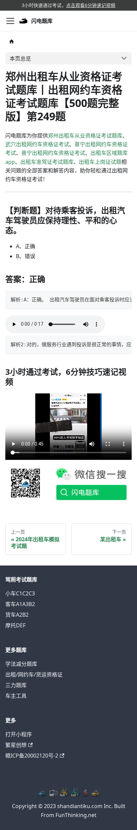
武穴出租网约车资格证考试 (37, 144)
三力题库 (16, 685)
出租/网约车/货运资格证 (34, 674)
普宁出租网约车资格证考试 (53, 152)
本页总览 (20, 58)
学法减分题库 (21, 664)
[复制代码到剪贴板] (123, 299)
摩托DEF (15, 625)
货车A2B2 (17, 614)
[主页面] (11, 41)
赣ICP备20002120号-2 (31, 755)
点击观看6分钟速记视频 (90, 5)
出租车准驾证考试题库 (46, 161)
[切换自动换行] (111, 299)
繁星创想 (16, 745)
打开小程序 (18, 734)
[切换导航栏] (10, 21)
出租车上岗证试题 (100, 161)
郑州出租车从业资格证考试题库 (85, 135)
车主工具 (16, 695)
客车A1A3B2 (20, 604)
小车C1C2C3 (20, 593)
